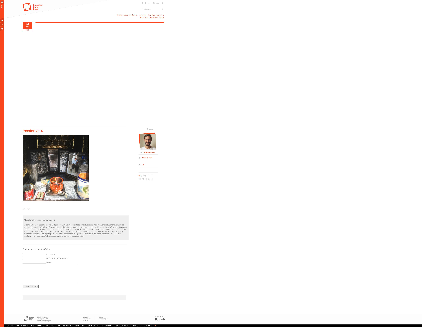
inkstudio (46, 317)
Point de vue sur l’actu (127, 15)
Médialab (144, 17)
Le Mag (143, 15)
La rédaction (86, 319)
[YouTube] (154, 3)
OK (155, 325)
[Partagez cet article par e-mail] (140, 178)
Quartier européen (156, 15)
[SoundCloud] (157, 3)
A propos (85, 317)
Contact (85, 321)
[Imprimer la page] (147, 128)
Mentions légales (103, 319)
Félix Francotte (149, 152)
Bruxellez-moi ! (157, 17)
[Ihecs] (160, 320)
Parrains (100, 317)
